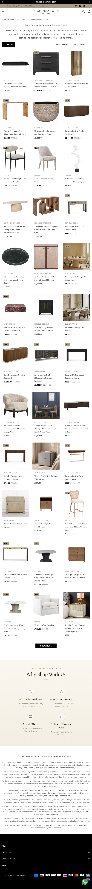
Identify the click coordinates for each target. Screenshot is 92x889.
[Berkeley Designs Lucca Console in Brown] (76, 354)
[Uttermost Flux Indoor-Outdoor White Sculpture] (76, 158)
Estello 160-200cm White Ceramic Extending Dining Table (14, 628)
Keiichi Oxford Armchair (44, 625)
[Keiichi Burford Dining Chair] (46, 158)
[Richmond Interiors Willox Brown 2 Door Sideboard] (46, 256)
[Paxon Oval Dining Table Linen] (76, 307)
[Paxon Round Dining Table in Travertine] (76, 256)
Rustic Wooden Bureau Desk (15, 523)
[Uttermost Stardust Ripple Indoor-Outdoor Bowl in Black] (15, 256)
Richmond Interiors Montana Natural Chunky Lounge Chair (14, 428)
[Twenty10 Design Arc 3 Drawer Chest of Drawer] (76, 554)
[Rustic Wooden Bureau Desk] (15, 503)
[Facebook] (80, 6)
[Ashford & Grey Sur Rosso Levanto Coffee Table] (15, 307)
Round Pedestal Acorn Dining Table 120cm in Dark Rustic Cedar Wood (45, 428)
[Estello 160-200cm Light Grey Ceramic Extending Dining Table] (46, 554)
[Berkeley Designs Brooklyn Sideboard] (15, 354)
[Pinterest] (84, 6)
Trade (9, 6)
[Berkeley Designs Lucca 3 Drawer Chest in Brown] (46, 307)
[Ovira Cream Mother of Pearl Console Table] (15, 554)
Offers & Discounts (31, 6)
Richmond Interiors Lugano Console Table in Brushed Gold (45, 229)
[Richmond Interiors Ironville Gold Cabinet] (76, 63)
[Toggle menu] (2, 11)
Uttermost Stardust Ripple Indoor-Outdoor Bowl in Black (14, 280)
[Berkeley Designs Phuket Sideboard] (76, 111)
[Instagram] (76, 6)
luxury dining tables (30, 34)
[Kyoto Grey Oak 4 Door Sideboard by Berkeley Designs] (46, 354)
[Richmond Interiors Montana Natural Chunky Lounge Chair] (15, 405)
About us (42, 6)
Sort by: (75, 44)
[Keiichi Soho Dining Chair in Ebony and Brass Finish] (15, 158)
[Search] (83, 11)
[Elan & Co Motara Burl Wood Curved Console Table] (15, 111)
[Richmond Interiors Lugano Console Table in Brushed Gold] (46, 206)
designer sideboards (50, 34)
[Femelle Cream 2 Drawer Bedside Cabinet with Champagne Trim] (76, 605)
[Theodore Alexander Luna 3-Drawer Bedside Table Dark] (46, 63)
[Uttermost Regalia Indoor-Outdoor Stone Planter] (46, 111)
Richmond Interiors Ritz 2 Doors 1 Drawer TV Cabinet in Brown (76, 428)
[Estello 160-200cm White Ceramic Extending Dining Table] (15, 605)
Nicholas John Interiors (17, 875)
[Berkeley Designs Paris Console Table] (76, 456)
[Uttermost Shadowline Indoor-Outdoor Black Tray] (15, 63)
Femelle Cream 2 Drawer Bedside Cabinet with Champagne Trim (75, 628)
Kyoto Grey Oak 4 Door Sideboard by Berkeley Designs (43, 378)
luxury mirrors (68, 34)
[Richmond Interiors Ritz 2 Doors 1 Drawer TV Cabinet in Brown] (76, 405)
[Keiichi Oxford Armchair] (46, 605)
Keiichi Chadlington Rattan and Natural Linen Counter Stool (76, 526)
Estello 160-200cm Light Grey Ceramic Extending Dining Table (44, 577)
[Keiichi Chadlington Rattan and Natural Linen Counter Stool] (76, 503)
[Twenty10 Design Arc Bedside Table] (46, 503)
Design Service (17, 6)
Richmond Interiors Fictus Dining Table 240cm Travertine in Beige (14, 229)
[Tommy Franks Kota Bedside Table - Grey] (46, 456)
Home (4, 19)
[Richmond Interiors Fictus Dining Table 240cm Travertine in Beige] (15, 206)
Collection (14, 19)
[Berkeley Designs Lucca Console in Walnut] (15, 456)
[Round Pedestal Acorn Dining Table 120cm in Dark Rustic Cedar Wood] (46, 405)
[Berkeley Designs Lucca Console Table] (76, 206)
